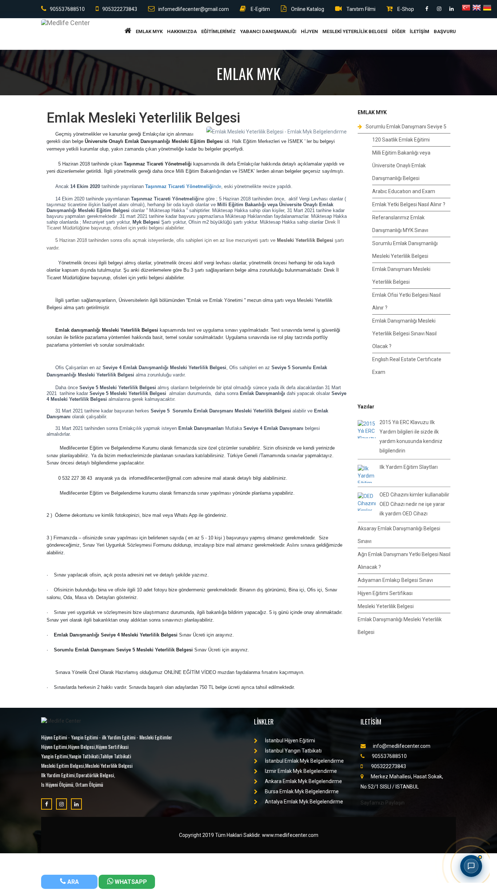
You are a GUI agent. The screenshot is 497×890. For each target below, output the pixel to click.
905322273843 (119, 9)
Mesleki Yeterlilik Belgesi (354, 31)
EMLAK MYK (149, 31)
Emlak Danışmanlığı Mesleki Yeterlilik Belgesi (400, 625)
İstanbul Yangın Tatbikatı (293, 751)
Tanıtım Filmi (360, 9)
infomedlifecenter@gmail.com (193, 9)
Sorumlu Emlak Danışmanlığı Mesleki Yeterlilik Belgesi (405, 249)
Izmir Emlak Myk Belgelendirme (301, 771)
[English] (476, 8)
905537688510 (67, 9)
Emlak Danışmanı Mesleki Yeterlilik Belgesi (401, 275)
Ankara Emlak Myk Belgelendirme (303, 781)
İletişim (419, 31)
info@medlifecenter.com (401, 746)
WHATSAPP (130, 881)
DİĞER (398, 31)
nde (183, 186)
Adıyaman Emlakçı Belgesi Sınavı (395, 580)
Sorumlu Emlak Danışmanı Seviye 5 (406, 126)
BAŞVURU (445, 31)
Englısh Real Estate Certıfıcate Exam (406, 365)
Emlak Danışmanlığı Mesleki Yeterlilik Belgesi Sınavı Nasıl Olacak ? (404, 333)
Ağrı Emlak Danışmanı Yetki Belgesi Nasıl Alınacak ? (404, 560)
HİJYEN (309, 31)
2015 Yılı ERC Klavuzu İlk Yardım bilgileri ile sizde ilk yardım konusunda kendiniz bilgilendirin (410, 436)
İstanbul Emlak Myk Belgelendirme (304, 761)
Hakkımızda (182, 31)
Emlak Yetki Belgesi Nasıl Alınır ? (408, 204)
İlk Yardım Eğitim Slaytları (408, 467)
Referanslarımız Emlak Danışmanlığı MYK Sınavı (400, 224)
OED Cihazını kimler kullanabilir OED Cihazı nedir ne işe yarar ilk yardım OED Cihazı (414, 504)
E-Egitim (260, 9)
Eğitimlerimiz (218, 31)
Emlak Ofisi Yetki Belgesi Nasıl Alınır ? (406, 301)
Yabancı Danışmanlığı (268, 31)
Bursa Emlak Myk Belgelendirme (302, 791)
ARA (72, 881)
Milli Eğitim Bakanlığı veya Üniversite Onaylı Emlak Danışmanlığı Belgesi (401, 165)
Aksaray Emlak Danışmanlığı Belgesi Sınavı (399, 535)
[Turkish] (466, 8)
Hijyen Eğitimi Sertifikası (385, 593)
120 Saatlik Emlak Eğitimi (401, 140)
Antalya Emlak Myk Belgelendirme (304, 802)
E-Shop (405, 9)
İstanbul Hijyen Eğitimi (290, 740)
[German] (487, 8)
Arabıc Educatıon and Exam (403, 191)
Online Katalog (307, 9)
